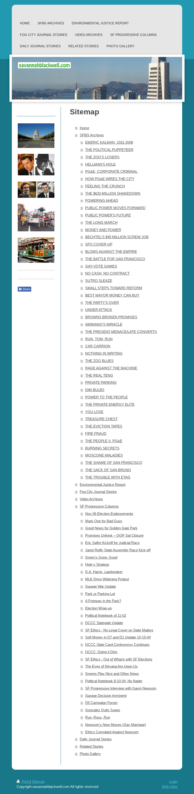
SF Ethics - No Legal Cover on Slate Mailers (119, 630)
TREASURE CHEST (101, 419)
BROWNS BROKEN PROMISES (111, 317)
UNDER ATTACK (98, 310)
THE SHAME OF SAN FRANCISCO (113, 463)
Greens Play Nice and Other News (112, 674)
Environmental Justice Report (102, 485)
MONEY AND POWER (103, 230)
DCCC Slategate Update (104, 623)
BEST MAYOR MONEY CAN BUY (112, 295)
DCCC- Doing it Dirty (101, 652)
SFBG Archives (92, 135)
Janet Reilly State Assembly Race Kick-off (117, 550)
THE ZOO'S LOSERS (102, 157)
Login (173, 782)
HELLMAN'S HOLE (100, 164)
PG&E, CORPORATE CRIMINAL (111, 171)
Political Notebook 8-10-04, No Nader (113, 681)
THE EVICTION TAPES (103, 426)
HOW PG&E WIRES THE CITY (109, 179)
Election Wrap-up (98, 608)
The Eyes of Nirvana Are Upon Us (111, 666)
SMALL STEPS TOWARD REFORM (113, 288)
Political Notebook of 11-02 (105, 615)
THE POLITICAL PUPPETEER (109, 150)
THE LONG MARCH (101, 222)
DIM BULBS (94, 390)
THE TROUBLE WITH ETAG (107, 477)
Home (84, 128)
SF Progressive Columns (99, 506)
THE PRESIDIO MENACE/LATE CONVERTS (121, 332)
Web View (169, 787)
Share (26, 289)
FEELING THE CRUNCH (105, 186)
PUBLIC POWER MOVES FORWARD (115, 208)
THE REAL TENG (99, 375)
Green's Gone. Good (101, 557)
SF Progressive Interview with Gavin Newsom (120, 688)
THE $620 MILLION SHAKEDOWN (112, 193)
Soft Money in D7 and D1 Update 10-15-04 (118, 637)
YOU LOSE (94, 412)
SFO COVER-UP (98, 244)
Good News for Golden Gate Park (111, 528)
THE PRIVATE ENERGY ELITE (110, 404)
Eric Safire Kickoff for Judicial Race (112, 543)
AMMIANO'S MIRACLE (103, 324)
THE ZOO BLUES (99, 361)
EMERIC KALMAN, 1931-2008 (109, 142)
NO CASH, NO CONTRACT (107, 273)
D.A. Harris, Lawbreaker (104, 572)
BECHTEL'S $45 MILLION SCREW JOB (117, 237)
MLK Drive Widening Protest (107, 579)
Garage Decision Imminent (106, 696)
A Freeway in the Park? (103, 601)
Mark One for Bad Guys (103, 521)
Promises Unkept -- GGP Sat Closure (114, 535)
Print (25, 782)
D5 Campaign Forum (101, 703)
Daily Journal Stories (96, 739)
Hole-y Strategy (97, 564)
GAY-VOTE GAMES (101, 266)
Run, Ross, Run (97, 717)
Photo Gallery (90, 754)
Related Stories (91, 746)
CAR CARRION (97, 346)
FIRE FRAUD (95, 434)
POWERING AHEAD (101, 200)
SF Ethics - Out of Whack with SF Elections (118, 659)
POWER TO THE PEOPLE (106, 397)
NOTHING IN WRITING (104, 353)
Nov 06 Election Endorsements (109, 514)
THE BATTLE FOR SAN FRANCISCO (115, 259)
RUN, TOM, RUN (99, 339)
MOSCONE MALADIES (104, 455)
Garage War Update (100, 586)
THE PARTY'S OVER (102, 303)
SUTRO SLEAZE (98, 281)
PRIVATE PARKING (101, 382)
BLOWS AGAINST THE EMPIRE (111, 252)
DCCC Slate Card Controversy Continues (117, 645)
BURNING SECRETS (102, 448)
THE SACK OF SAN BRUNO (108, 470)
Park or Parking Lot (100, 594)
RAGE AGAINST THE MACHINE (111, 368)
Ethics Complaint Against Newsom (112, 732)
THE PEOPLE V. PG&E (103, 441)
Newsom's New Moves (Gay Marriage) (115, 725)
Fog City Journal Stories (98, 492)
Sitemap (38, 782)
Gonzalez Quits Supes (102, 710)
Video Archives (91, 499)
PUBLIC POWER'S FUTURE (108, 215)
